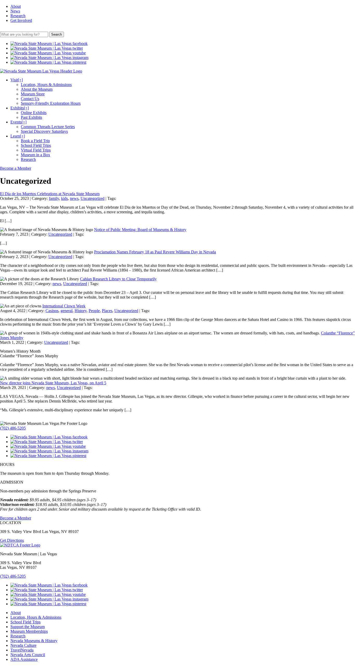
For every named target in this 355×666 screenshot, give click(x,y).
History (81, 310)
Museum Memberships (29, 631)
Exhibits (19, 108)
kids (64, 198)
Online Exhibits (34, 112)
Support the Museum (27, 626)
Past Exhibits (31, 117)
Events (18, 122)
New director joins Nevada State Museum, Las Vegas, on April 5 (53, 383)
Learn (17, 136)
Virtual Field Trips (36, 150)
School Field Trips (36, 145)
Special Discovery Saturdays (44, 131)
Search (56, 34)
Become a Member (15, 168)
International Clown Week (64, 306)
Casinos (51, 310)
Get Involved (21, 20)
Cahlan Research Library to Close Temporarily (118, 279)
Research (17, 16)
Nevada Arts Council (27, 654)
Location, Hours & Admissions (46, 84)
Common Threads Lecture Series (48, 126)
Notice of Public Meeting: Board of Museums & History (140, 229)
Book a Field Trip (35, 141)
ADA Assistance (24, 659)
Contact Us (30, 98)
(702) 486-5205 (13, 428)
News (15, 11)
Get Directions (12, 540)
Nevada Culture (23, 645)
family (54, 198)
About (15, 6)
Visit (16, 80)
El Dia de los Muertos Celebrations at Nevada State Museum (50, 194)
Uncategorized (92, 198)
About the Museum (36, 89)
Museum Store (33, 94)
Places (107, 310)
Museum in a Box (35, 155)
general (67, 310)
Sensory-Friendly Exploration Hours (51, 103)
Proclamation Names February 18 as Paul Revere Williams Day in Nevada (155, 252)
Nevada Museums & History (33, 640)
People (94, 310)
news (74, 198)
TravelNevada (22, 650)
